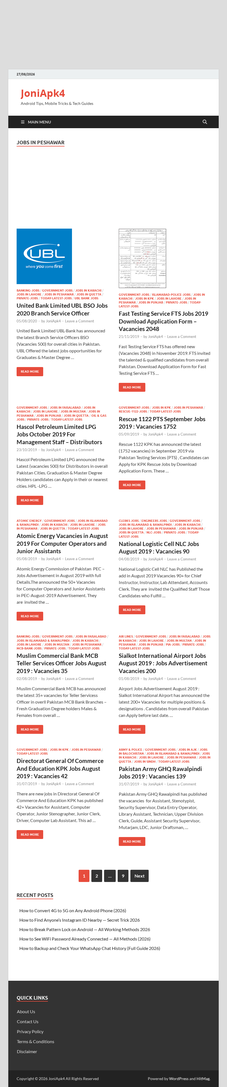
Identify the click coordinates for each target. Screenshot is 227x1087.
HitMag (203, 1078)
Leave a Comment (79, 321)
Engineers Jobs (154, 521)
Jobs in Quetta (88, 294)
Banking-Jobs (28, 290)
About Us (26, 1011)
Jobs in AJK (187, 750)
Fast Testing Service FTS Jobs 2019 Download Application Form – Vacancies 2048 (163, 321)
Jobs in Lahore (29, 294)
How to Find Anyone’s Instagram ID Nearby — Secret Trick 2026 (79, 919)
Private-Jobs (27, 298)
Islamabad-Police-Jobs (171, 295)
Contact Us (27, 1021)
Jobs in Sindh (145, 762)
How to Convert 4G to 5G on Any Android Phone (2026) (72, 910)
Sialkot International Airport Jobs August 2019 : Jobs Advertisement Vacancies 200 (163, 663)
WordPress (179, 1078)
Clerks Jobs (129, 521)
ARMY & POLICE (130, 750)
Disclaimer (27, 1051)
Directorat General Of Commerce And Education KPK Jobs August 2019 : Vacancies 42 (60, 768)
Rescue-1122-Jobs (133, 411)
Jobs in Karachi (88, 290)
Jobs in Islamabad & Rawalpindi (145, 525)
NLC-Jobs (153, 532)
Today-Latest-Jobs (56, 298)
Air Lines (126, 636)
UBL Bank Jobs (86, 298)
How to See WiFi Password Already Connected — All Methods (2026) (85, 938)
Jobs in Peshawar (59, 294)
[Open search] (205, 122)
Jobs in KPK (144, 298)
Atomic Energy (29, 521)
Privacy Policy (30, 1031)
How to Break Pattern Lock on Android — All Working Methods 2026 (84, 929)
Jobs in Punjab (150, 302)
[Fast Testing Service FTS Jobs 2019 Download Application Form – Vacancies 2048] (164, 258)
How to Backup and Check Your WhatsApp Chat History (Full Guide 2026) (89, 948)
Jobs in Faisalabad (65, 407)
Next (140, 875)
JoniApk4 (43, 93)
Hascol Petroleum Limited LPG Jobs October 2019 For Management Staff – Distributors (59, 434)
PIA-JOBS (173, 644)
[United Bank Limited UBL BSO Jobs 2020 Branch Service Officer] (62, 256)
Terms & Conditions (35, 1041)
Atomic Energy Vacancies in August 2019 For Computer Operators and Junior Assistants (62, 543)
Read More (28, 370)
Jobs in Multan (73, 411)
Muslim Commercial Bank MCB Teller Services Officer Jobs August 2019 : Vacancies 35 (61, 663)
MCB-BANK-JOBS (29, 648)
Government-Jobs (57, 290)
